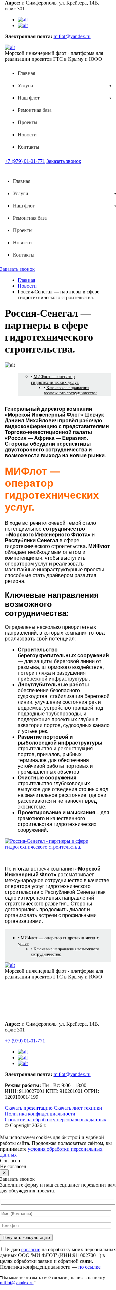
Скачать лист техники (78, 1108)
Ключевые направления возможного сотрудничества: (70, 390)
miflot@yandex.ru (72, 36)
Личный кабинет (31, 1011)
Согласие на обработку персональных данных (55, 1119)
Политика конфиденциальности (40, 1113)
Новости (27, 134)
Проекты (27, 122)
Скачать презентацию (29, 1108)
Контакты (28, 147)
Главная (26, 73)
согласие (30, 1249)
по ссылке (89, 1267)
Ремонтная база (35, 110)
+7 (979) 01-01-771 (25, 161)
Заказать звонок (63, 161)
